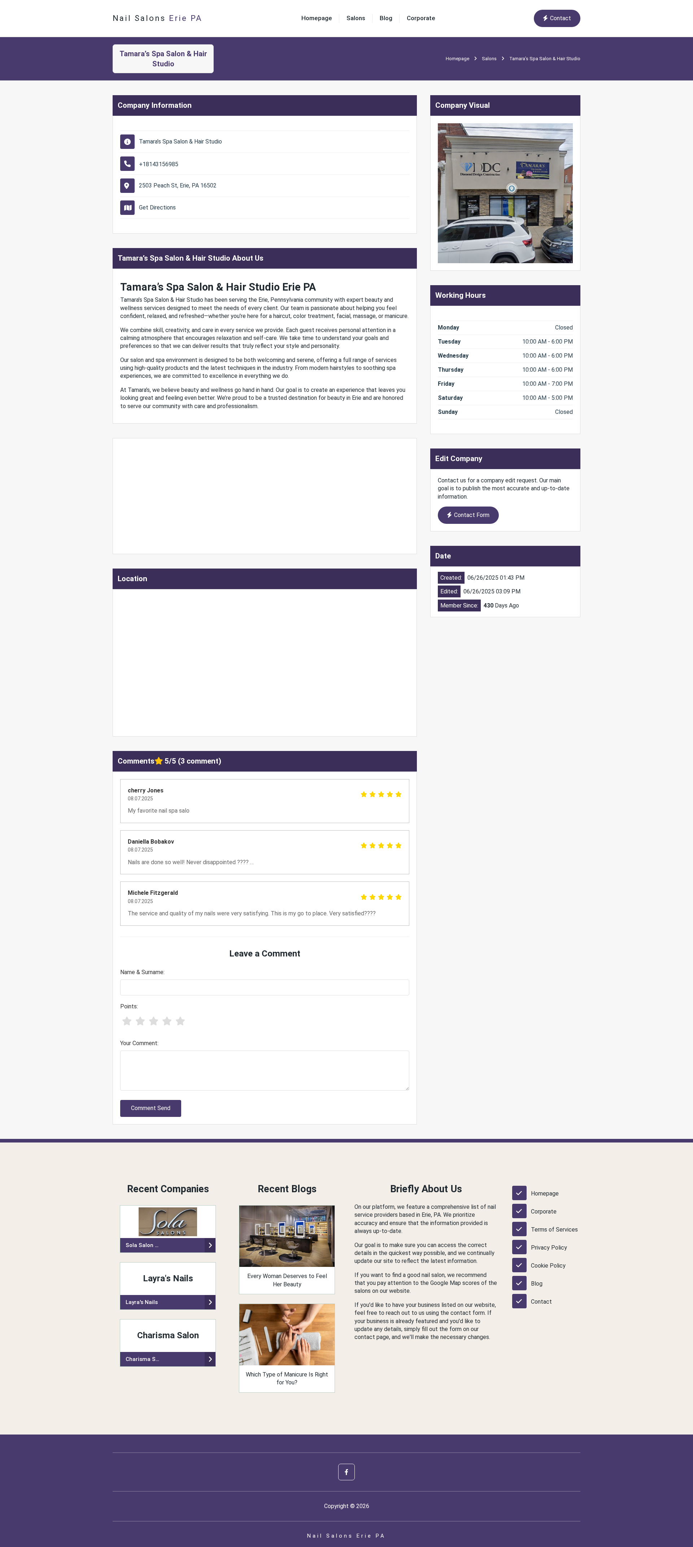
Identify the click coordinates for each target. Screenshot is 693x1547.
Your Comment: (139, 1043)
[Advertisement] (264, 496)
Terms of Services (554, 1229)
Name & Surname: (142, 972)
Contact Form (471, 515)
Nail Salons (157, 18)
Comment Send (150, 1108)
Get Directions (157, 207)
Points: (129, 1006)
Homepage (316, 18)
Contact (560, 18)
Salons (355, 18)
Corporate (421, 18)
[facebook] (346, 1472)
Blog (386, 18)
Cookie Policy (548, 1265)
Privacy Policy (549, 1247)
